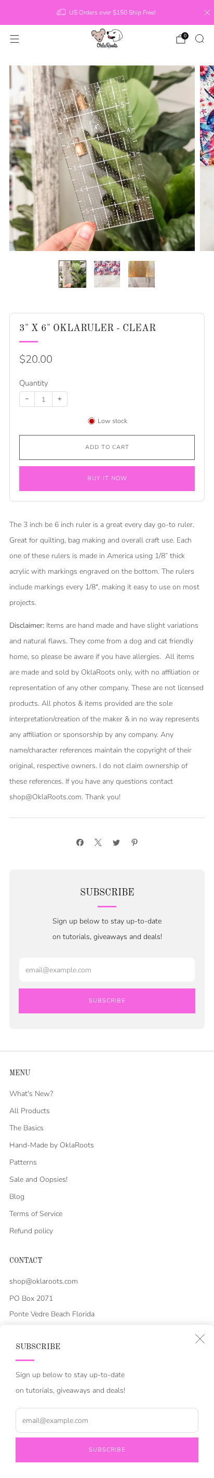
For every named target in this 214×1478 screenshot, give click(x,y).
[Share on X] (97, 842)
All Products (29, 1111)
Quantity (33, 383)
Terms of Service (35, 1214)
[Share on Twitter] (116, 842)
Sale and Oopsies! (38, 1179)
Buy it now (107, 478)
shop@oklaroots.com (43, 1281)
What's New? (31, 1094)
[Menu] (14, 39)
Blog (16, 1197)
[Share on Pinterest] (134, 842)
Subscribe (107, 1450)
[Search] (199, 38)
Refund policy (31, 1231)
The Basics (26, 1128)
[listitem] (107, 12)
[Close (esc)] (200, 1339)
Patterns (23, 1162)
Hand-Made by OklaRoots (51, 1145)
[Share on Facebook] (79, 842)
